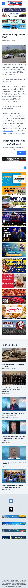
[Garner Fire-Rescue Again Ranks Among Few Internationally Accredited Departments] (14, 378)
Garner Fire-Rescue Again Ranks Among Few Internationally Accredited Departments (13, 389)
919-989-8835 (19, 133)
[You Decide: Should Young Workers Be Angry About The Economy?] (14, 404)
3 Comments (15, 417)
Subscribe (22, 153)
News (13, 40)
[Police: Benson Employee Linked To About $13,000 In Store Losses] (14, 453)
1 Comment (14, 368)
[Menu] (3, 3)
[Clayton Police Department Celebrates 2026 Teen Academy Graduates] (14, 476)
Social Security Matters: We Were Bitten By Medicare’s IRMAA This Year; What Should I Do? (13, 438)
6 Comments (14, 466)
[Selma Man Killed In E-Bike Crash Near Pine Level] (14, 355)
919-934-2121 (8, 131)
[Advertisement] (14, 558)
